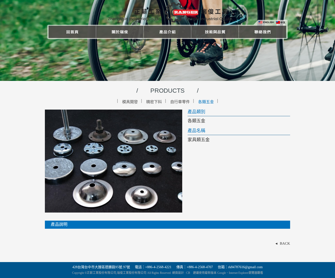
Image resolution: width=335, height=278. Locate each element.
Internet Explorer (238, 273)
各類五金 (206, 102)
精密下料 (154, 102)
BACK (285, 243)
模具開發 (130, 102)
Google (221, 273)
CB (188, 273)
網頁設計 (178, 273)
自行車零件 (180, 102)
